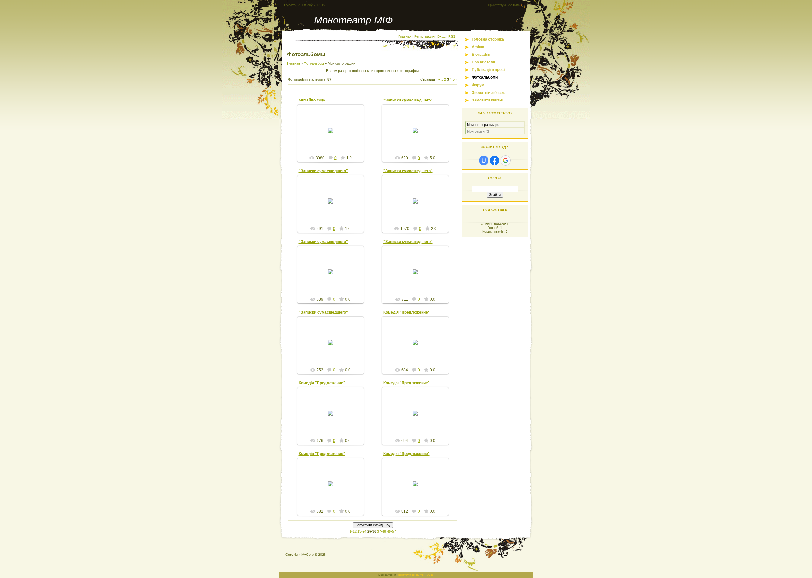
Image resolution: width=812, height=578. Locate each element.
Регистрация (424, 36)
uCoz (430, 574)
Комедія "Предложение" (406, 312)
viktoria (333, 135)
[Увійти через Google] (506, 160)
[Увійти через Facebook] (494, 160)
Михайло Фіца (312, 100)
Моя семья (476, 131)
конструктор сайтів (411, 574)
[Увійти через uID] (483, 160)
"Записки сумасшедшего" (408, 100)
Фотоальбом (314, 63)
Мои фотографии (480, 125)
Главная (404, 36)
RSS (451, 36)
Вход (441, 36)
